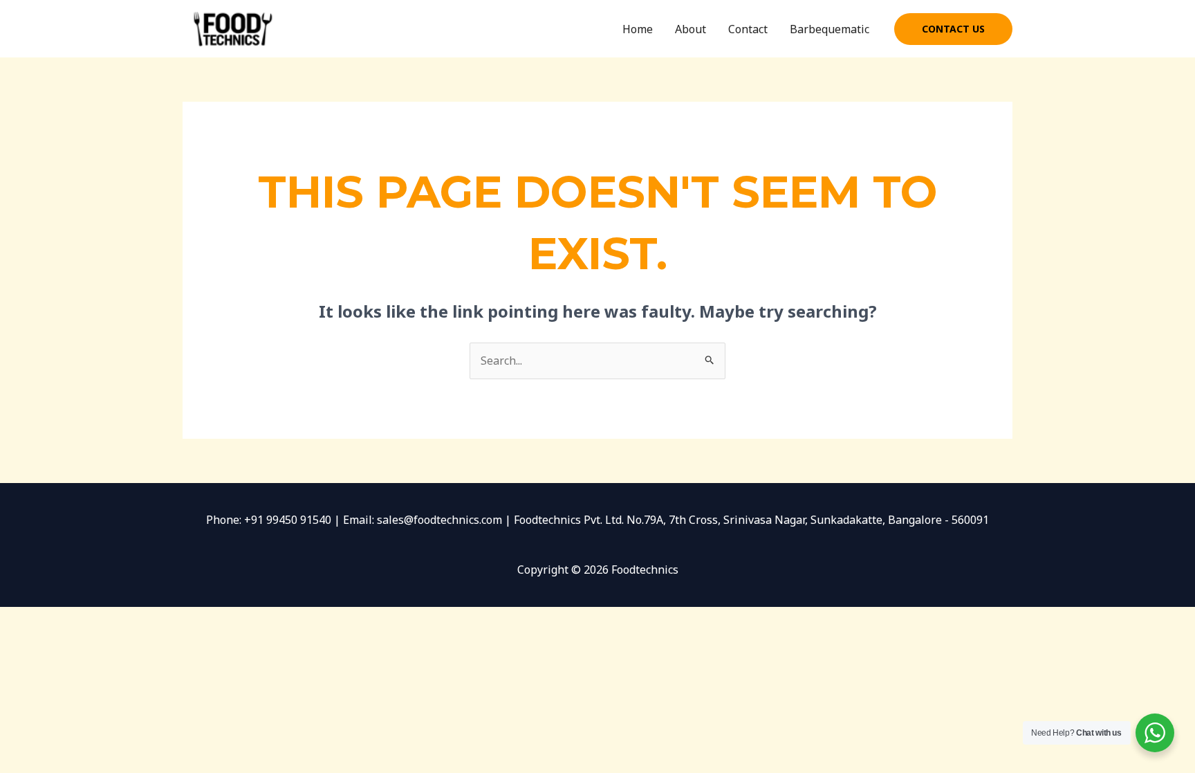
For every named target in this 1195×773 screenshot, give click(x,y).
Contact (748, 29)
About (690, 29)
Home (637, 29)
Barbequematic (829, 29)
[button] (953, 29)
